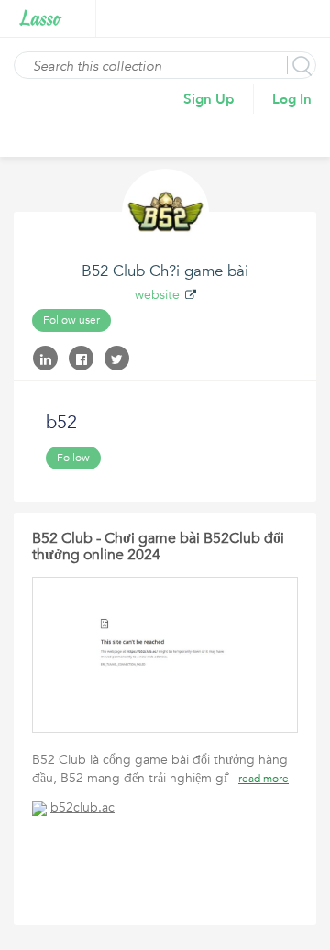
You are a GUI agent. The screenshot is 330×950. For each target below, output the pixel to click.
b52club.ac (82, 807)
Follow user (71, 320)
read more (263, 778)
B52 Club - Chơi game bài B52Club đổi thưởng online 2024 (158, 546)
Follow (73, 457)
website (157, 295)
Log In (292, 99)
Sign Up (209, 99)
